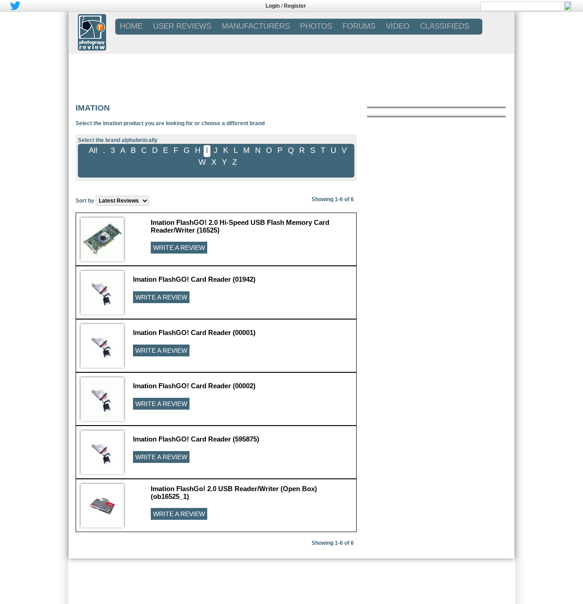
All (93, 150)
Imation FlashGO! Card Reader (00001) (194, 332)
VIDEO (397, 26)
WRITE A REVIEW (179, 247)
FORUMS (359, 26)
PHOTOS (316, 26)
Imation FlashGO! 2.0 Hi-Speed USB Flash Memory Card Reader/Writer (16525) (240, 226)
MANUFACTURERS (256, 26)
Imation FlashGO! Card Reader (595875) (196, 439)
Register (295, 6)
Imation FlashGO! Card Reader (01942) (194, 279)
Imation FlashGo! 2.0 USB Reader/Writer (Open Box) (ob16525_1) (234, 492)
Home (131, 26)
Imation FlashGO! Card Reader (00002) (194, 386)
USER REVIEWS (182, 26)
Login (273, 6)
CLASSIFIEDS (444, 26)
